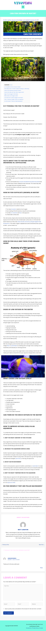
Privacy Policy (35, 628)
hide (11, 84)
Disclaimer (28, 628)
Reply (41, 567)
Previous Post (5, 544)
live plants (13, 209)
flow (20, 212)
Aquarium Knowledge (17, 20)
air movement (14, 212)
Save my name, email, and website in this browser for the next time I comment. (23, 608)
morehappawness (12, 558)
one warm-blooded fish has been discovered (29, 181)
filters (8, 345)
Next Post (42, 544)
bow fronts (18, 458)
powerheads (14, 345)
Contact (41, 628)
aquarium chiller (11, 482)
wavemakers (35, 466)
